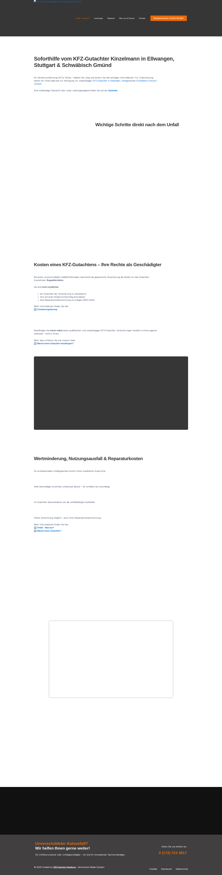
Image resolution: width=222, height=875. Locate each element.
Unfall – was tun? (83, 18)
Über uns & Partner (127, 18)
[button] (83, 18)
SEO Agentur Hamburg (64, 867)
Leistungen (98, 18)
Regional (111, 18)
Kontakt (142, 18)
